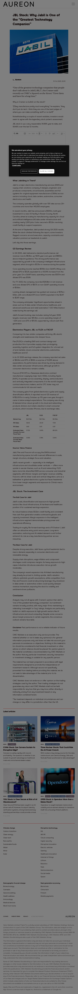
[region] (39, 161)
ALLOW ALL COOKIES (46, 171)
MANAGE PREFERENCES (29, 171)
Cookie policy (16, 165)
